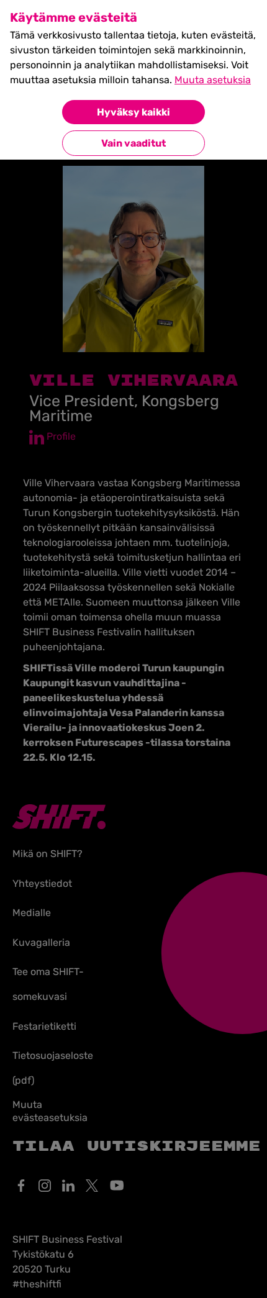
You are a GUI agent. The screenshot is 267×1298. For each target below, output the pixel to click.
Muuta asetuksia (212, 80)
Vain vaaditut (133, 143)
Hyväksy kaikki (133, 112)
